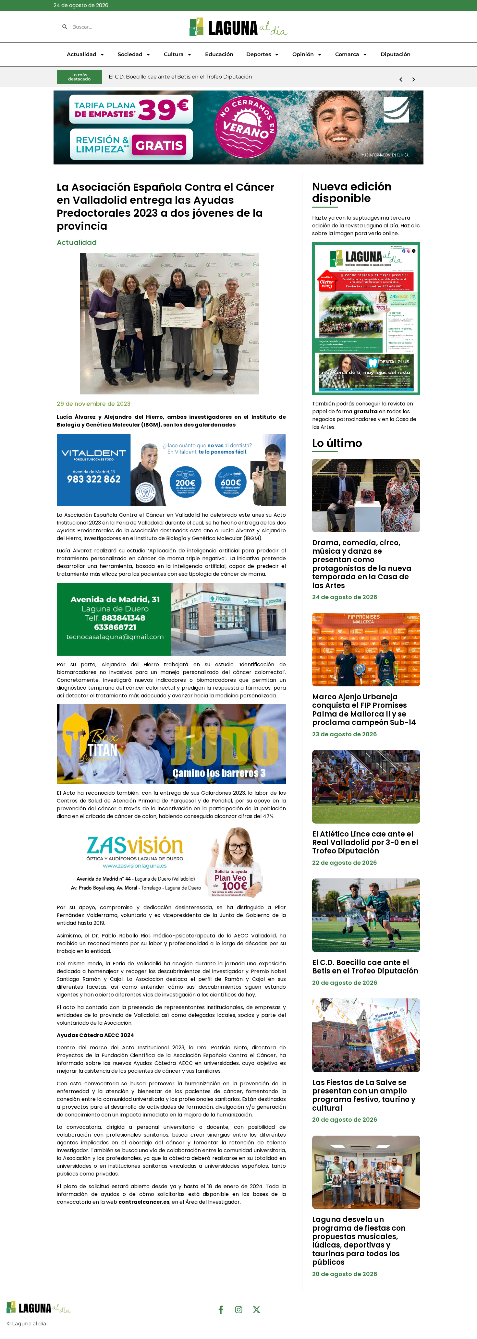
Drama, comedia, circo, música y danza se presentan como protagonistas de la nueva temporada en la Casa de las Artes (361, 564)
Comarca (347, 54)
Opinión (303, 54)
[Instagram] (238, 1309)
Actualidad (81, 54)
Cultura (174, 54)
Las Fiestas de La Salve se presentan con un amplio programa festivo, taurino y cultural (363, 1095)
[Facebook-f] (221, 1309)
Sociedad (130, 54)
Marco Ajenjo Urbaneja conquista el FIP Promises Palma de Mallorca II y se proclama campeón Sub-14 (364, 710)
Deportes (258, 54)
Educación (219, 54)
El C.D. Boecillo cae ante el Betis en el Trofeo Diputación (365, 967)
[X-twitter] (256, 1309)
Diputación (395, 54)
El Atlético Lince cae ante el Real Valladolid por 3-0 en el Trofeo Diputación (365, 842)
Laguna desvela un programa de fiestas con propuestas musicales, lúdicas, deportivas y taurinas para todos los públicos (359, 1240)
